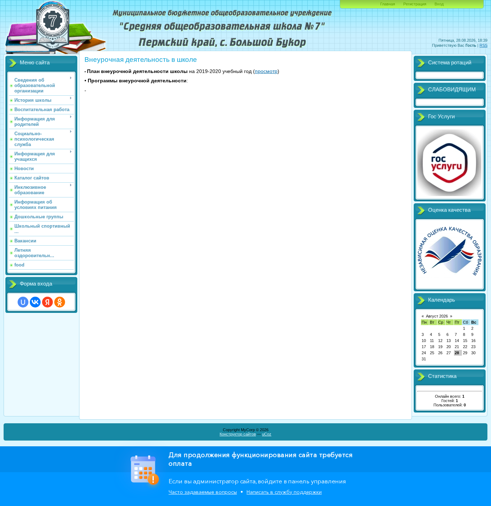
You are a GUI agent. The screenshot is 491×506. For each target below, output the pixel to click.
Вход (439, 4)
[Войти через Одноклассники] (59, 302)
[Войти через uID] (23, 302)
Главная (387, 4)
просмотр (266, 71)
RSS (483, 45)
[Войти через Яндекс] (47, 302)
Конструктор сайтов (238, 434)
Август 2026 (437, 316)
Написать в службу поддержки (284, 492)
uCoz (266, 434)
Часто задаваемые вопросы (203, 492)
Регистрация (414, 4)
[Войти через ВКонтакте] (35, 302)
